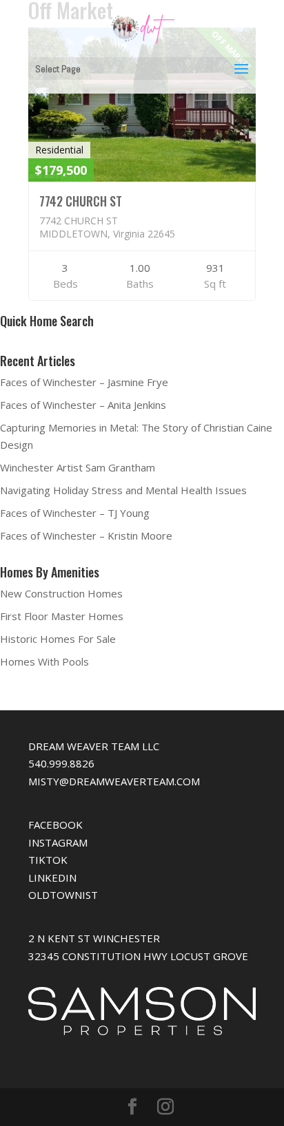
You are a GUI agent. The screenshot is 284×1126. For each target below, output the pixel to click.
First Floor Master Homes (61, 616)
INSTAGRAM (58, 842)
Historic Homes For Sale (58, 639)
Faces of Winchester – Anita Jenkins (83, 405)
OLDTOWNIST (63, 895)
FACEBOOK (55, 824)
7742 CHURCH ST (80, 201)
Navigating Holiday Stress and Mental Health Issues (123, 490)
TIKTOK (48, 860)
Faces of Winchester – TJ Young (75, 513)
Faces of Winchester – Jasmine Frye (84, 382)
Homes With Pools (44, 661)
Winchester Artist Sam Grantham (77, 467)
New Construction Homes (61, 593)
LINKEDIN (52, 877)
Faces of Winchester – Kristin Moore (86, 535)
